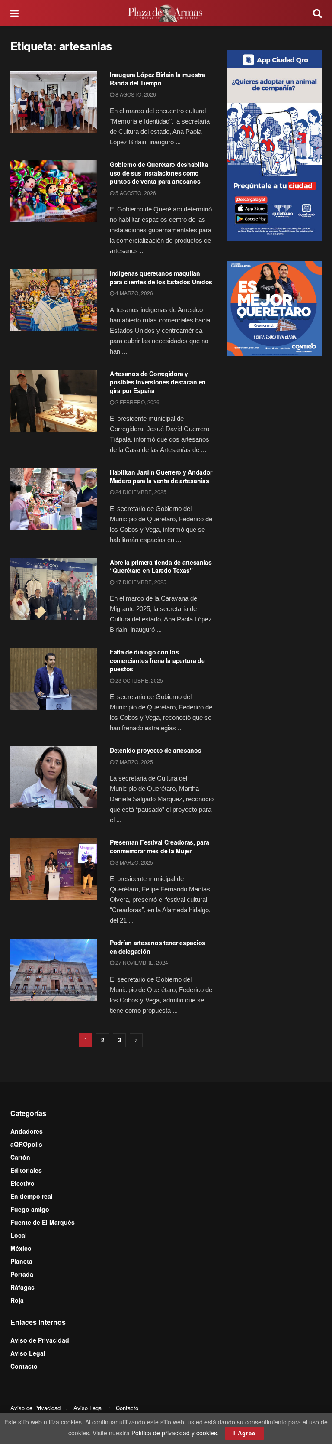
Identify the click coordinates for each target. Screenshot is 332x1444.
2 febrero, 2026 (137, 402)
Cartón (20, 1157)
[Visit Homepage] (166, 13)
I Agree (244, 1433)
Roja (17, 1300)
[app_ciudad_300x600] (274, 144)
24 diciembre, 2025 (140, 491)
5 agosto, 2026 (135, 192)
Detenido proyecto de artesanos (155, 750)
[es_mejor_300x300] (274, 307)
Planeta (21, 1261)
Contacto (24, 1366)
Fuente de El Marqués (42, 1222)
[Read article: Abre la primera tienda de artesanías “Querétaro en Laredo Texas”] (53, 589)
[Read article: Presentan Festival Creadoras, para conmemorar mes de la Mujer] (53, 869)
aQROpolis (26, 1144)
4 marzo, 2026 (133, 292)
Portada (21, 1274)
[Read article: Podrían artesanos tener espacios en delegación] (53, 970)
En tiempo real (31, 1196)
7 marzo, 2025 (133, 761)
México (21, 1248)
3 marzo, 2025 (133, 862)
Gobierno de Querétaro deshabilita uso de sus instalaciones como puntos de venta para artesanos (159, 172)
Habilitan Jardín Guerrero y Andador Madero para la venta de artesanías (161, 476)
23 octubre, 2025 (138, 680)
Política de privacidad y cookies (174, 1432)
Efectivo (22, 1183)
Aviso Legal (27, 1353)
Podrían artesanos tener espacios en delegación (157, 947)
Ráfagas (22, 1287)
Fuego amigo (29, 1209)
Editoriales (26, 1170)
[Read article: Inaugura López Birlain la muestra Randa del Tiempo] (53, 102)
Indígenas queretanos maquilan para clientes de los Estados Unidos (161, 277)
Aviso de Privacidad (39, 1340)
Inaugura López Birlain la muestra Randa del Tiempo (157, 79)
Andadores (26, 1131)
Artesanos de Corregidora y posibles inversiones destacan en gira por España (158, 382)
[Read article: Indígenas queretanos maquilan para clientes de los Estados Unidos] (53, 300)
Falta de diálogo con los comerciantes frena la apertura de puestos (157, 660)
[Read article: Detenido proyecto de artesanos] (53, 777)
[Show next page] (136, 1040)
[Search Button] (317, 13)
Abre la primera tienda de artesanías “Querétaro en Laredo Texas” (161, 566)
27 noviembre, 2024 (141, 962)
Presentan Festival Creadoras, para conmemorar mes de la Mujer (159, 846)
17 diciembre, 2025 (140, 581)
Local (18, 1235)
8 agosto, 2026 (135, 94)
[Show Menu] (14, 13)
